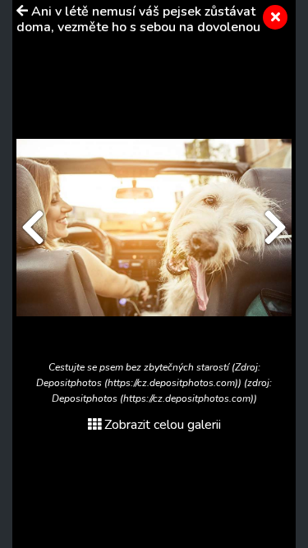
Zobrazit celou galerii (162, 425)
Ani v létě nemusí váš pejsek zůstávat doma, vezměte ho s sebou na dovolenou (138, 19)
